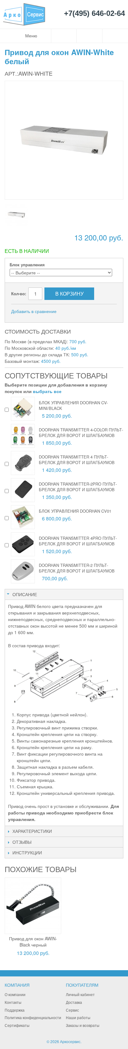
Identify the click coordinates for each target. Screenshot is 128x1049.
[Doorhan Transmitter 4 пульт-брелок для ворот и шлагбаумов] (23, 463)
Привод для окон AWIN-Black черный (33, 941)
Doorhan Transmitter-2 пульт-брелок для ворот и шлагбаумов (77, 568)
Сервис (72, 1010)
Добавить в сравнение (34, 311)
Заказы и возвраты (82, 1025)
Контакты (13, 1002)
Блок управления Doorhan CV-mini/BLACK (73, 405)
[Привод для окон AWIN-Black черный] (33, 905)
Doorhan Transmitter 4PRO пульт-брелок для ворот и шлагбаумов (78, 541)
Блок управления (27, 265)
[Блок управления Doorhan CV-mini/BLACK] (23, 409)
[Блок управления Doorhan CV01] (23, 517)
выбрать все (47, 391)
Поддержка (15, 1010)
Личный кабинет (80, 994)
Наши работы (78, 1017)
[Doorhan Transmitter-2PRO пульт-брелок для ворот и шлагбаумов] (23, 490)
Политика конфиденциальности (33, 1017)
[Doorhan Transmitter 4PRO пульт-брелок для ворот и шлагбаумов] (23, 544)
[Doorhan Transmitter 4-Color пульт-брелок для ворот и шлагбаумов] (23, 436)
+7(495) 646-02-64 (94, 13)
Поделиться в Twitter (94, 311)
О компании (15, 994)
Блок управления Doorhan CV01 (75, 511)
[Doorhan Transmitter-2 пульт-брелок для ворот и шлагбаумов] (23, 571)
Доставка (74, 1002)
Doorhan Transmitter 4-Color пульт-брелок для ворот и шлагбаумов (81, 432)
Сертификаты (17, 1025)
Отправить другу (70, 311)
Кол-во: (18, 294)
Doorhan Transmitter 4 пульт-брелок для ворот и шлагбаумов (77, 459)
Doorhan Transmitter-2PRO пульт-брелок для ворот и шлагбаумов (78, 486)
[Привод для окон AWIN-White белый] (16, 215)
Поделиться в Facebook (82, 311)
